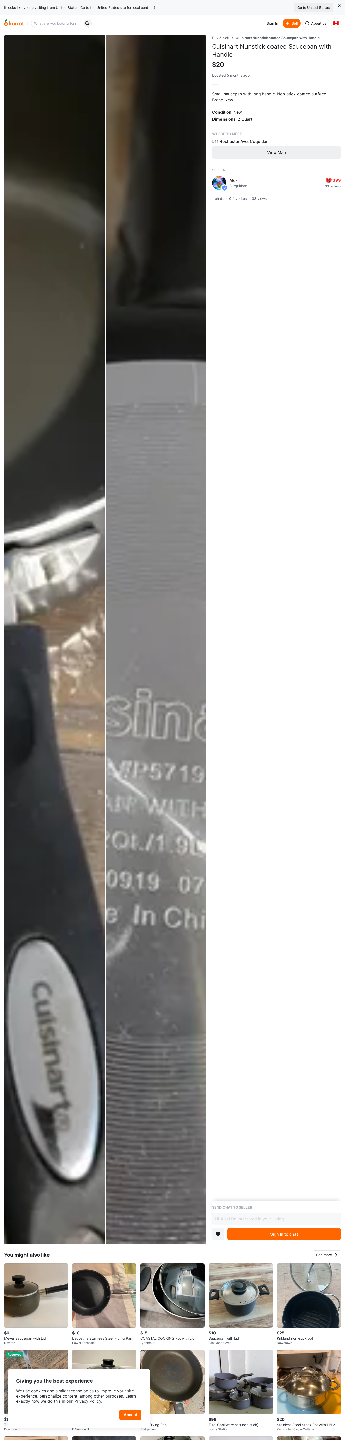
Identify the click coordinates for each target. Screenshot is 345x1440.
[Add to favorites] (218, 1234)
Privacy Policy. (88, 1401)
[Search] (87, 23)
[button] (327, 1254)
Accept (130, 1414)
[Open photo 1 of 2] (54, 639)
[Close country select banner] (339, 5)
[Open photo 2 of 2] (156, 639)
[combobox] (57, 23)
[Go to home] (14, 23)
